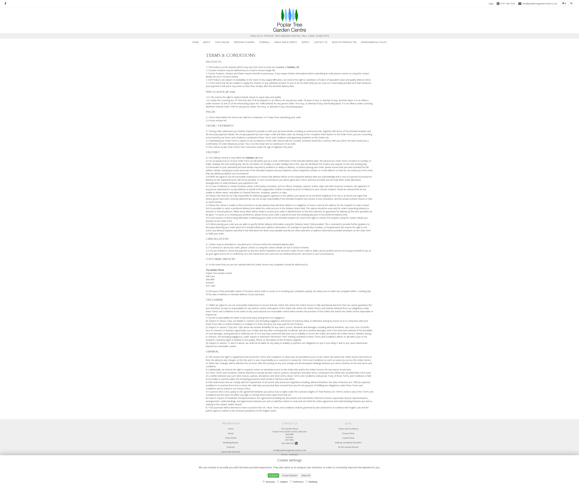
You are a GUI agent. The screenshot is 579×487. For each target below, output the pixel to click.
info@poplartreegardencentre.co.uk (289, 450)
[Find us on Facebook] (6, 3)
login (491, 3)
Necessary (270, 482)
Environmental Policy (374, 42)
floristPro (357, 442)
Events (305, 42)
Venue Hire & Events (285, 42)
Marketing (312, 482)
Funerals (264, 42)
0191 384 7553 (288, 443)
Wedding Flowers (244, 42)
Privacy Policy (348, 433)
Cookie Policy (348, 438)
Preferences (298, 482)
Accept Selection (289, 475)
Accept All (273, 475)
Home (195, 42)
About (206, 42)
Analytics (284, 482)
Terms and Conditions (348, 428)
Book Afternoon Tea (344, 42)
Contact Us (320, 42)
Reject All (306, 475)
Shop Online (222, 42)
